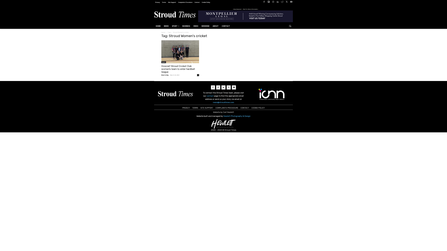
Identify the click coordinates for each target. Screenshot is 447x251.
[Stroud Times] (175, 15)
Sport (163, 62)
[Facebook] (264, 2)
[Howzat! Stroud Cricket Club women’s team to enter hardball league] (180, 51)
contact (210, 96)
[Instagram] (273, 2)
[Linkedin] (277, 2)
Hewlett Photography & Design (237, 116)
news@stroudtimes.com (223, 102)
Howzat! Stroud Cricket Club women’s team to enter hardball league (178, 69)
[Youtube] (291, 2)
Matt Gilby (165, 75)
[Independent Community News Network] (271, 94)
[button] (290, 26)
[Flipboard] (268, 2)
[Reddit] (282, 2)
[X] (286, 2)
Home (163, 32)
